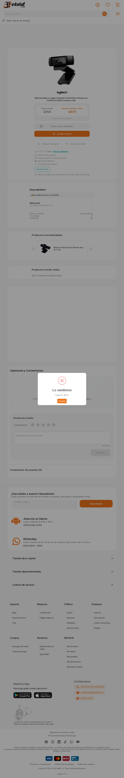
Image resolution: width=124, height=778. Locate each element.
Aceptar (62, 401)
